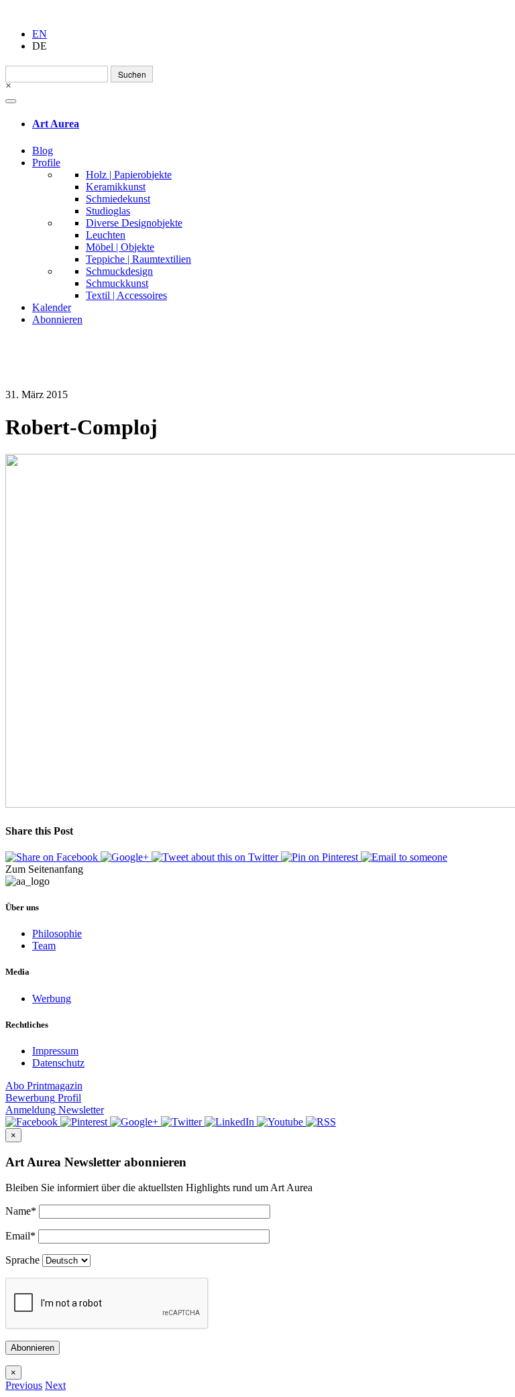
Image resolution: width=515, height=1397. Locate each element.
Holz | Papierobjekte (129, 174)
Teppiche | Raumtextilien (138, 259)
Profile (46, 162)
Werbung (51, 998)
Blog (42, 150)
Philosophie (57, 933)
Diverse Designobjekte (134, 223)
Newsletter (54, 1109)
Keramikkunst (116, 186)
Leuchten (105, 235)
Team (44, 945)
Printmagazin (43, 1085)
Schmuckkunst (117, 283)
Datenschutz (58, 1063)
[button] (23, 1385)
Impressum (55, 1050)
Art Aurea (55, 123)
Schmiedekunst (118, 198)
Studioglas (108, 211)
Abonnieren (57, 319)
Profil (43, 1097)
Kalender (51, 307)
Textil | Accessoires (126, 295)
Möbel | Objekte (120, 247)
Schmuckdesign (119, 271)
